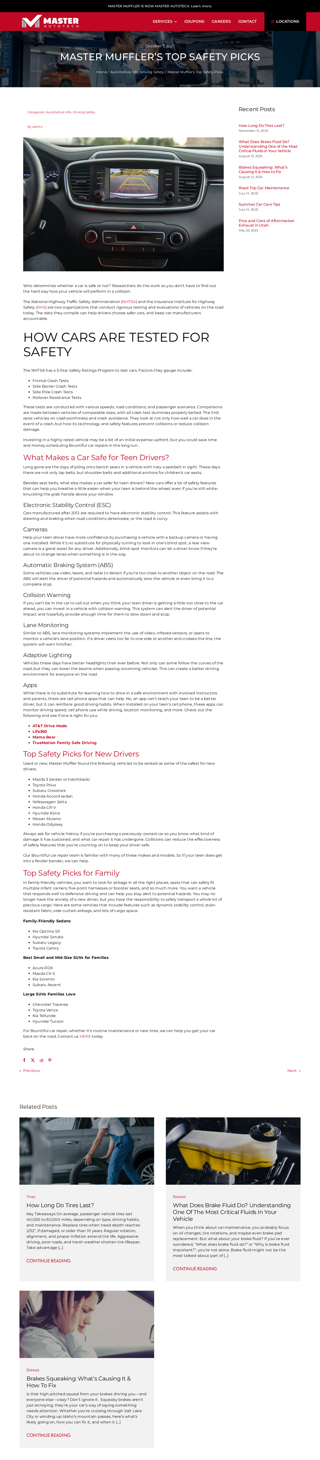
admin (37, 127)
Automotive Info (58, 112)
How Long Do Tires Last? (261, 125)
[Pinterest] (50, 1060)
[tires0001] (86, 1119)
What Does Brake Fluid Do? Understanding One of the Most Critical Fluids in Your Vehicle (268, 146)
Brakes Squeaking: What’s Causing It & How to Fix (263, 169)
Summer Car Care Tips (259, 204)
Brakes (179, 1197)
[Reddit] (41, 1060)
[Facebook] (24, 1060)
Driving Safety (84, 112)
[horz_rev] (50, 14)
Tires (30, 1197)
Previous (31, 1070)
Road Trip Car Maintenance (264, 188)
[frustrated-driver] (86, 1292)
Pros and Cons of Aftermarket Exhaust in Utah (266, 223)
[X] (33, 1060)
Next (292, 1070)
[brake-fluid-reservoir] (233, 1119)
